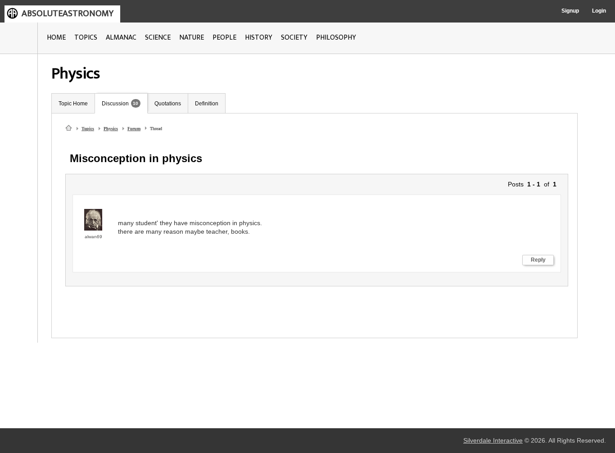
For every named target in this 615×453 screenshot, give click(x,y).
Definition (206, 103)
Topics (87, 128)
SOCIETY (294, 38)
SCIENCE (158, 38)
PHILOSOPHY (336, 38)
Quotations (167, 103)
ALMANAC (121, 38)
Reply (538, 260)
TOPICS (85, 38)
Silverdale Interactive (493, 440)
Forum (133, 128)
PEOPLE (224, 38)
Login (599, 11)
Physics (111, 128)
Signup (570, 11)
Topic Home (73, 103)
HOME (56, 38)
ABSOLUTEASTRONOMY (67, 13)
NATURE (191, 38)
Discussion (115, 103)
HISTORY (258, 38)
